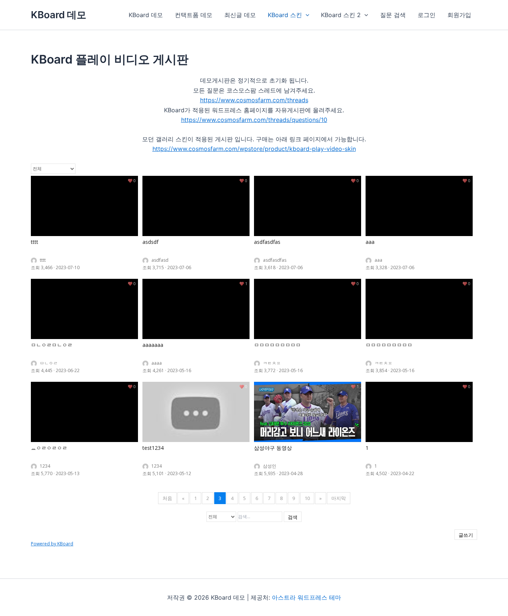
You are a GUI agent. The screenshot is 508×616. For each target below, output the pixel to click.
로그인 (426, 15)
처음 (167, 498)
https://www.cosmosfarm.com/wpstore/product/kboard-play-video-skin (254, 148)
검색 (293, 517)
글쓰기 (466, 535)
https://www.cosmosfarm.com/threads (254, 100)
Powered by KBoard (52, 544)
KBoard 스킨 (285, 15)
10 (307, 498)
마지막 (338, 498)
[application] (305, 15)
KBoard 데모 (58, 14)
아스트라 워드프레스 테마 (306, 597)
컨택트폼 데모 (193, 15)
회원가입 (459, 15)
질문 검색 (393, 15)
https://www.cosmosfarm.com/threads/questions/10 (254, 119)
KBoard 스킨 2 (341, 15)
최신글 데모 (240, 15)
